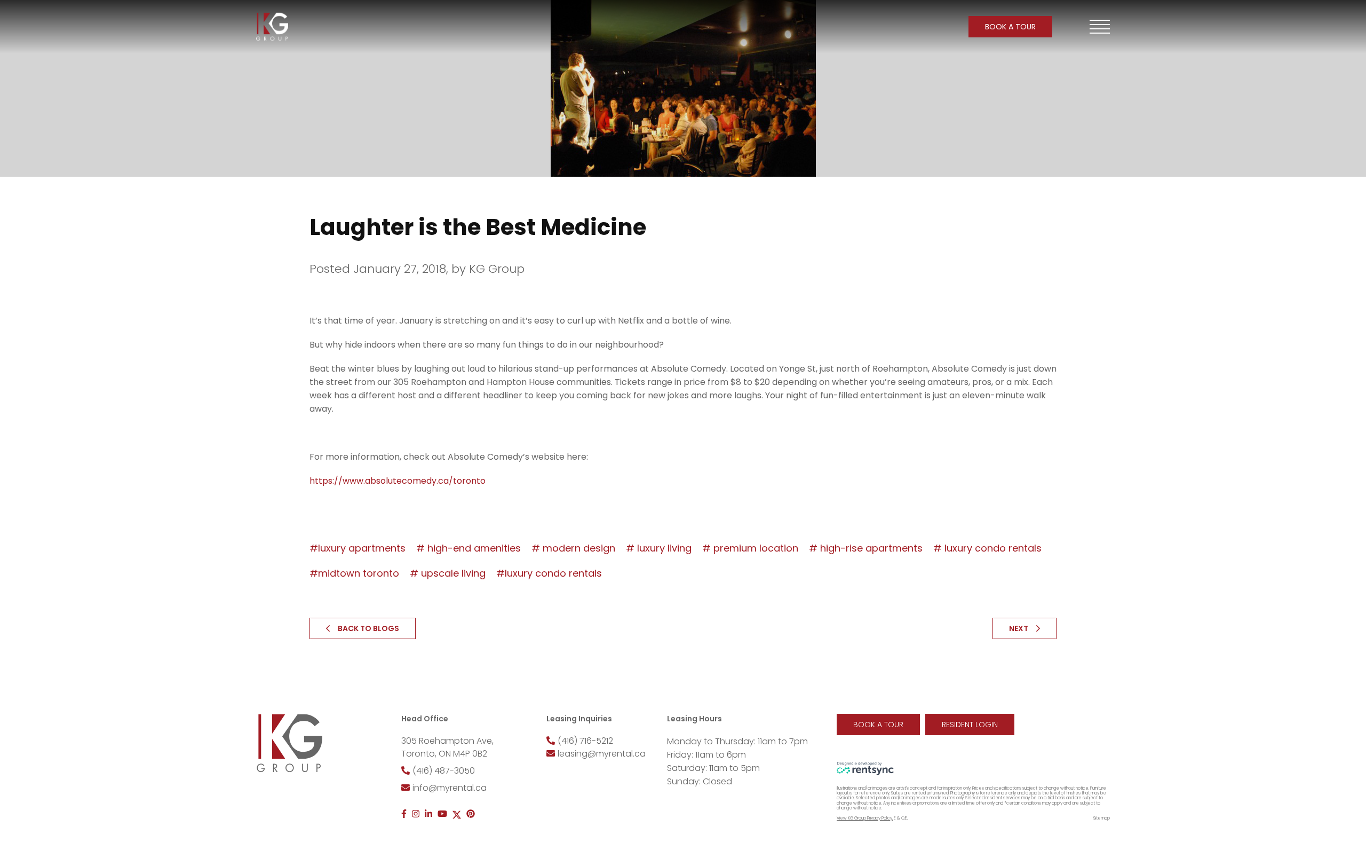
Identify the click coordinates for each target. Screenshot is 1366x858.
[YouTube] (442, 814)
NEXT (1018, 628)
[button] (1100, 27)
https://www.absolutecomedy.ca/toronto (397, 481)
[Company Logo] (272, 27)
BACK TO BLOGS (368, 628)
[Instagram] (415, 814)
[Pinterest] (470, 814)
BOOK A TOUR (1010, 26)
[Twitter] (456, 814)
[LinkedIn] (428, 814)
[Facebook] (404, 814)
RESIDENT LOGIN (970, 724)
